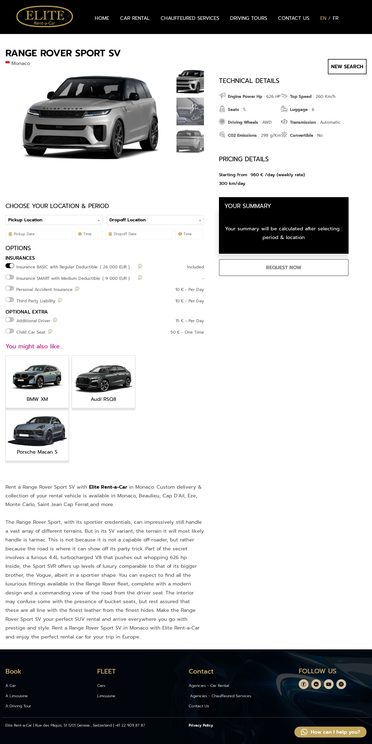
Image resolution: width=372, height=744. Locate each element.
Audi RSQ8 (103, 399)
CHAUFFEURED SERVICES (190, 18)
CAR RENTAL (135, 18)
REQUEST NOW (283, 267)
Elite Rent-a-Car (108, 487)
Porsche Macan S (37, 452)
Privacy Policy (201, 725)
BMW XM (37, 399)
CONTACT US (293, 18)
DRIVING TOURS (248, 18)
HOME (102, 18)
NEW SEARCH (347, 66)
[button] (330, 732)
